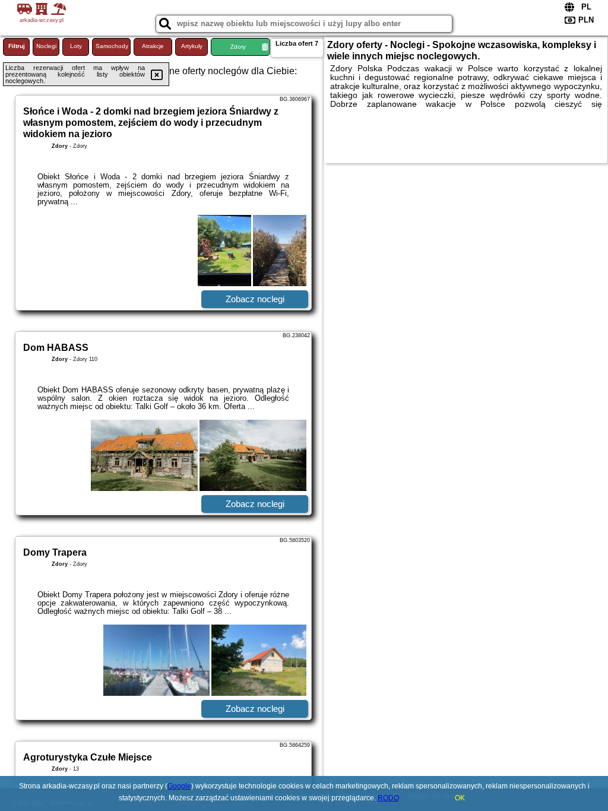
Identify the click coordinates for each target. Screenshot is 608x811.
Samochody (112, 46)
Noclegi (46, 46)
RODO (388, 798)
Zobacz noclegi (255, 299)
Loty (76, 46)
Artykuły (191, 46)
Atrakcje (153, 46)
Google (179, 786)
